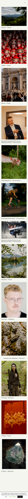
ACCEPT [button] (20, 496)
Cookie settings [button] (12, 496)
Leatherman (7, 358)
